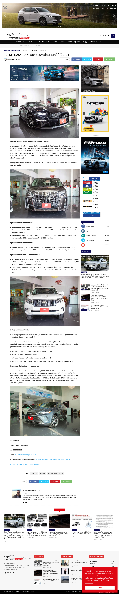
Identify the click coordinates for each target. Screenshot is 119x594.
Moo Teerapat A (85, 280)
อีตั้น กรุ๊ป (61, 473)
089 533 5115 (17, 450)
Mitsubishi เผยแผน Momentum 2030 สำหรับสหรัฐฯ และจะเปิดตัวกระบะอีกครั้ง (99, 297)
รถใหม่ (38, 464)
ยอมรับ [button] (100, 587)
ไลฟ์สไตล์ (32, 464)
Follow (107, 231)
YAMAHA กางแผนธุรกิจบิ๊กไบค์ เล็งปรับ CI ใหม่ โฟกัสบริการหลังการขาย (79, 570)
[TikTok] (103, 36)
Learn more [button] (89, 583)
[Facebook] (98, 36)
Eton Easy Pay (34, 473)
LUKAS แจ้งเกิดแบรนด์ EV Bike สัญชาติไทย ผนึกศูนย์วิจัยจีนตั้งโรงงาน (79, 562)
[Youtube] (108, 36)
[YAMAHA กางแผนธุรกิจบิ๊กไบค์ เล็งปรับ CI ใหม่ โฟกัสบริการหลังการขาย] (65, 571)
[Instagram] (100, 36)
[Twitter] (105, 36)
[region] (59, 15)
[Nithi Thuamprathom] (5, 59)
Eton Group (42, 473)
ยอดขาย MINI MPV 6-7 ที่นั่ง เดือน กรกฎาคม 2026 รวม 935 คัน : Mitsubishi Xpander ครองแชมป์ (100, 287)
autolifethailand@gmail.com (25, 454)
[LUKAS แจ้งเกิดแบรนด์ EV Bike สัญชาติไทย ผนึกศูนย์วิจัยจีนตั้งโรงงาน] (65, 563)
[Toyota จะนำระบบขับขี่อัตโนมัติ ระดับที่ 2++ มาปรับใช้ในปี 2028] (85, 307)
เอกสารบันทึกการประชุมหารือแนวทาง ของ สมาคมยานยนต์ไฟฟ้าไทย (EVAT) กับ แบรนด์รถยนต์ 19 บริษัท (103, 534)
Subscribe (106, 245)
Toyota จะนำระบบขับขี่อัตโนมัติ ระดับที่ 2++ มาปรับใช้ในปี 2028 (99, 306)
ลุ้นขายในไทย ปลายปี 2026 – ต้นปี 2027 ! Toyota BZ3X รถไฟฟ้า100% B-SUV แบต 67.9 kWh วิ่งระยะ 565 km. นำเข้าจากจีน (95, 276)
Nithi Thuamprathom (15, 59)
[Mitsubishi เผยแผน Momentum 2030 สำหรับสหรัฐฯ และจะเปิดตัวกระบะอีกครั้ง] (85, 297)
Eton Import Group (52, 473)
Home (5, 46)
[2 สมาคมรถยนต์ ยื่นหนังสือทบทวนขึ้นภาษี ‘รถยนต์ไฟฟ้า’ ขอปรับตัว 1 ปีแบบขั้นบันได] (65, 579)
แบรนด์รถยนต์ (11, 46)
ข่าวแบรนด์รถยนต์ (23, 464)
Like (108, 226)
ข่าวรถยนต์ (84, 272)
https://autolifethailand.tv (29, 493)
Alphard (17, 46)
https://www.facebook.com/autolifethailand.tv (53, 459)
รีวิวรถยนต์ (13, 464)
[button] (59, 15)
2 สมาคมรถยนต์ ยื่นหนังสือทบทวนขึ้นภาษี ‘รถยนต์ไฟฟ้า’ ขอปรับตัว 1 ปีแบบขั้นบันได (79, 578)
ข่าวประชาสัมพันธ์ (15, 50)
